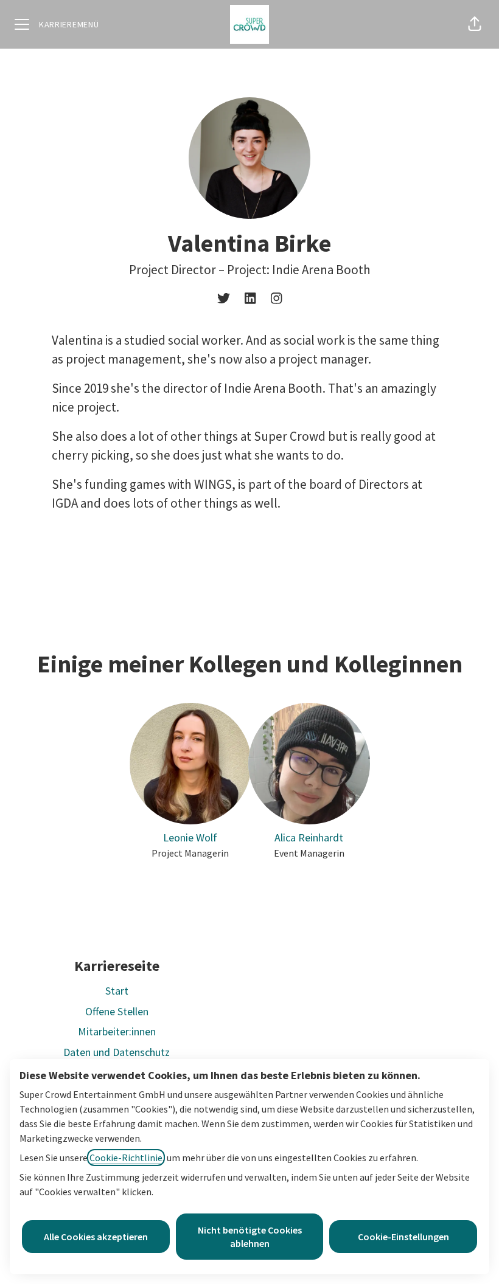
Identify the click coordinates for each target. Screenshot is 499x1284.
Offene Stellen (116, 1011)
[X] (223, 299)
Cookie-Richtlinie (125, 1157)
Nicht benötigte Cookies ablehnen (250, 1236)
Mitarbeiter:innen (117, 1031)
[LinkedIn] (250, 299)
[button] (475, 24)
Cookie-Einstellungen (403, 1236)
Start (116, 991)
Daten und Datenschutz (116, 1052)
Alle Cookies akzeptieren (96, 1236)
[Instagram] (276, 299)
